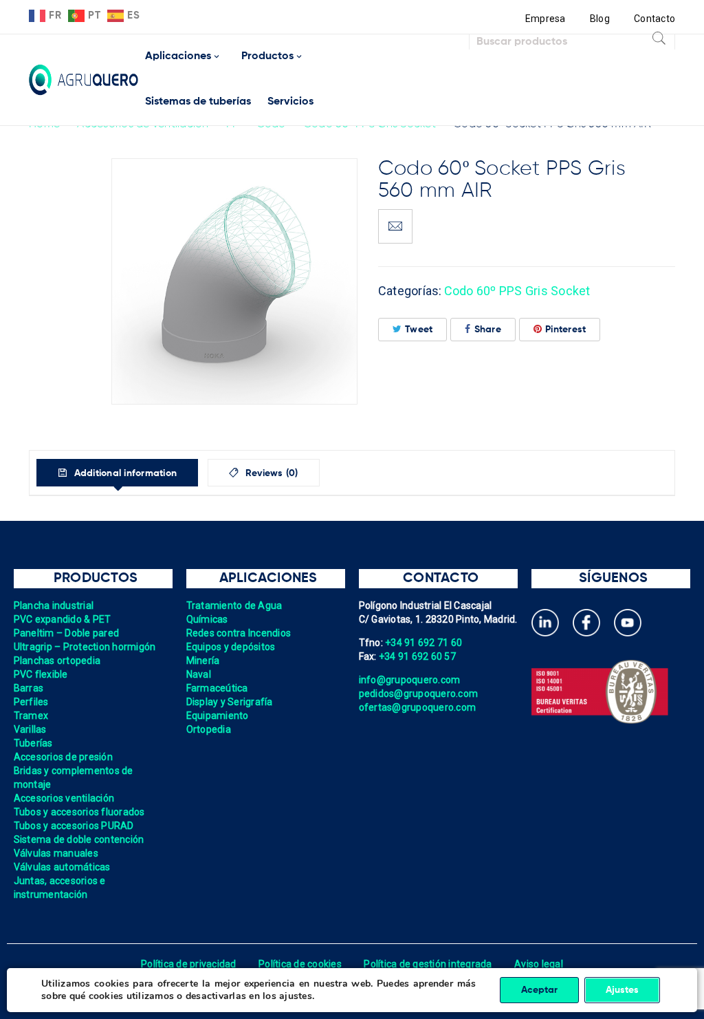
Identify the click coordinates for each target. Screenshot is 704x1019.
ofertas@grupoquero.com (417, 707)
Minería (203, 660)
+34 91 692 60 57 (417, 656)
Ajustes (622, 990)
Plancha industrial (54, 605)
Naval (198, 674)
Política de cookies (300, 963)
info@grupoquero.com (410, 679)
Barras (29, 688)
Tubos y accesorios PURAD (74, 825)
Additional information (124, 473)
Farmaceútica (217, 688)
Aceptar (539, 990)
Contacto (654, 18)
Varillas (30, 729)
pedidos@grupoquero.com (418, 693)
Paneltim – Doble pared (67, 633)
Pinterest (565, 329)
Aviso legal (538, 963)
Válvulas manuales (56, 853)
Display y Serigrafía (229, 701)
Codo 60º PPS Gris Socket (517, 290)
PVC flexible (41, 674)
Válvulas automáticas (62, 866)
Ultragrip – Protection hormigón (85, 646)
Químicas (207, 619)
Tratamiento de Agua (234, 605)
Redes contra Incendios (239, 633)
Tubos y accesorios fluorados (79, 811)
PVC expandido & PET (62, 619)
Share (487, 329)
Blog (600, 18)
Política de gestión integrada (428, 963)
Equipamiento (217, 715)
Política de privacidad (188, 963)
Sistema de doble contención (79, 839)
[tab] (117, 473)
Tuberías (33, 743)
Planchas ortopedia (57, 660)
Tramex (31, 715)
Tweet (418, 329)
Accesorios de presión (63, 756)
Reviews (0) (270, 473)
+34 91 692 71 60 (423, 642)
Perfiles (31, 701)
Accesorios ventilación (64, 798)
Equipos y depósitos (231, 646)
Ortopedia (208, 729)
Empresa (545, 18)
